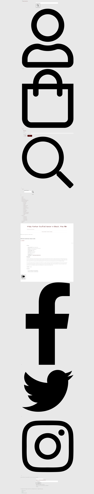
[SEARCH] (33, 192)
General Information (24, 201)
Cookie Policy (25, 216)
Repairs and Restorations (25, 200)
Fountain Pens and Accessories (30, 229)
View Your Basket (44, 231)
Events (24, 214)
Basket (25, 135)
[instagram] (47, 475)
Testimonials (25, 206)
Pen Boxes (25, 203)
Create (42, 488)
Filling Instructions (26, 205)
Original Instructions (26, 213)
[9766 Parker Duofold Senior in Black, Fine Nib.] (22, 237)
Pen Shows (25, 202)
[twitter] (47, 416)
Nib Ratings (25, 211)
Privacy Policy (25, 217)
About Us (23, 215)
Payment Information (26, 212)
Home (23, 196)
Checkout (30, 135)
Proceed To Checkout (49, 231)
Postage (25, 204)
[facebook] (47, 364)
